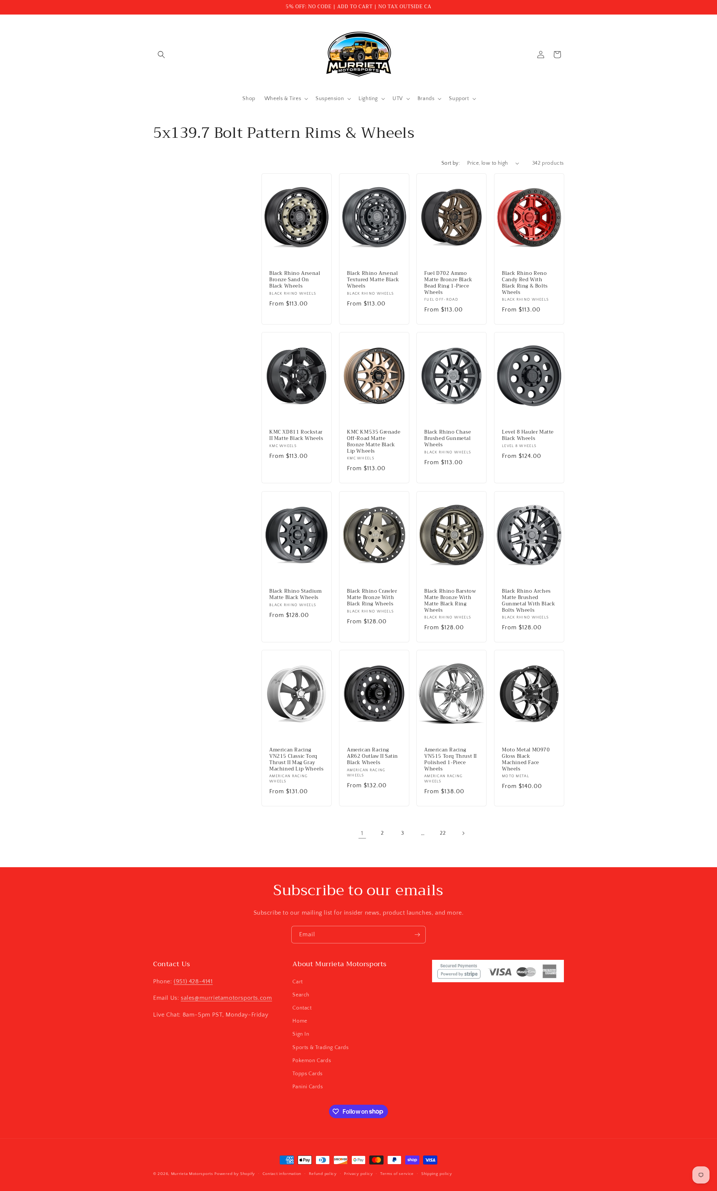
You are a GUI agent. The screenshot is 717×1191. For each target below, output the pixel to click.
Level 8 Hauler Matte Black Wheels (528, 435)
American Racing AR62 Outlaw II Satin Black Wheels (372, 756)
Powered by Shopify (234, 1174)
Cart (297, 981)
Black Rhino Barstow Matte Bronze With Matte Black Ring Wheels (450, 600)
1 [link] (362, 833)
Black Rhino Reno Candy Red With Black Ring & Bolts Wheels (525, 283)
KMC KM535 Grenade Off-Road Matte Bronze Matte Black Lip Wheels (373, 442)
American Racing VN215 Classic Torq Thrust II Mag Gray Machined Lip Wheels (296, 759)
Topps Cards (307, 1073)
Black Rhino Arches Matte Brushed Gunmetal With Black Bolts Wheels (528, 600)
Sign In (300, 1034)
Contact (301, 1008)
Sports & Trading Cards (320, 1047)
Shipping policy (436, 1173)
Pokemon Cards (311, 1060)
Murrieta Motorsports (192, 1174)
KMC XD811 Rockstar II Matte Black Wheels (296, 435)
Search (301, 995)
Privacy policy (358, 1173)
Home (299, 1021)
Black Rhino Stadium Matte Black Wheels (295, 594)
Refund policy (323, 1173)
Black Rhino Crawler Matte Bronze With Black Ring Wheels (372, 597)
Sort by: (450, 163)
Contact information (282, 1173)
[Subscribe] (417, 934)
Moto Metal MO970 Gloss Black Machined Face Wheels (526, 759)
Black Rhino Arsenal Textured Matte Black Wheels (373, 279)
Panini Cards (307, 1086)
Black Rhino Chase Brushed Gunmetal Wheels (447, 438)
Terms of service (397, 1173)
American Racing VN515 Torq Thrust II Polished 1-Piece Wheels (450, 759)
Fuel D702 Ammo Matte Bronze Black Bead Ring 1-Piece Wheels (448, 283)
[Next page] (463, 833)
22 (443, 833)
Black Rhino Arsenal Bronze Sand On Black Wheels (294, 279)
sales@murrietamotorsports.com (226, 998)
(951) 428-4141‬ (193, 981)
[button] (161, 54)
